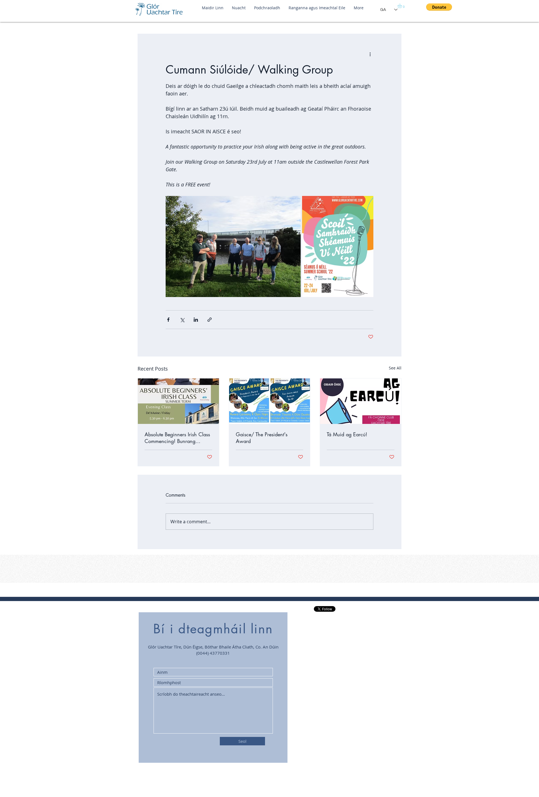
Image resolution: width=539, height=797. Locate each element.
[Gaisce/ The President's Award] (269, 401)
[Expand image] (233, 246)
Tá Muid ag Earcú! (347, 434)
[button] (402, 6)
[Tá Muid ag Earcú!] (360, 401)
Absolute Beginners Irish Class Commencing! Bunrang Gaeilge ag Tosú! (177, 437)
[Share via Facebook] (168, 319)
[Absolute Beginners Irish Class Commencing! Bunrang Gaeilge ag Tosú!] (178, 401)
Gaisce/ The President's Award (261, 437)
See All (395, 368)
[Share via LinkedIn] (195, 319)
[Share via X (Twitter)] (182, 319)
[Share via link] (209, 319)
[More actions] (370, 54)
